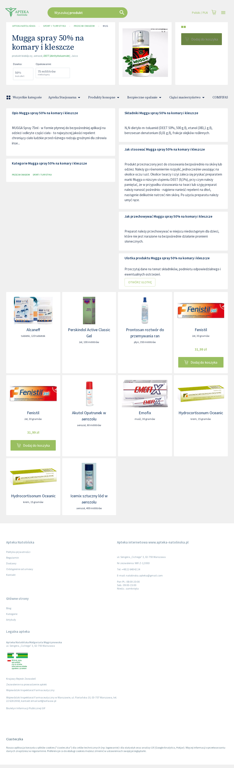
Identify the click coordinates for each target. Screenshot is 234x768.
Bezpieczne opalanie (142, 97)
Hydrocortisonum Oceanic (200, 412)
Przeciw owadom (84, 25)
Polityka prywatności (18, 552)
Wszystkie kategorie (27, 97)
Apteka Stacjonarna (62, 97)
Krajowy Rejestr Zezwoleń (21, 678)
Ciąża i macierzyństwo (185, 97)
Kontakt (11, 574)
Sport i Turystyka (54, 25)
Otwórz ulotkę (140, 282)
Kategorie (11, 614)
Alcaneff (33, 329)
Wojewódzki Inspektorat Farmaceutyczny (30, 690)
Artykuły (11, 619)
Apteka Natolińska (23, 25)
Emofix (145, 412)
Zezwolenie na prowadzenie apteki (26, 684)
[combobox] (99, 12)
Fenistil (201, 329)
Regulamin (12, 557)
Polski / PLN (200, 13)
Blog (8, 608)
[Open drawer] (223, 13)
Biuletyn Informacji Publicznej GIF (25, 708)
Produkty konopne (101, 97)
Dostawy (11, 563)
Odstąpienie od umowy (19, 569)
